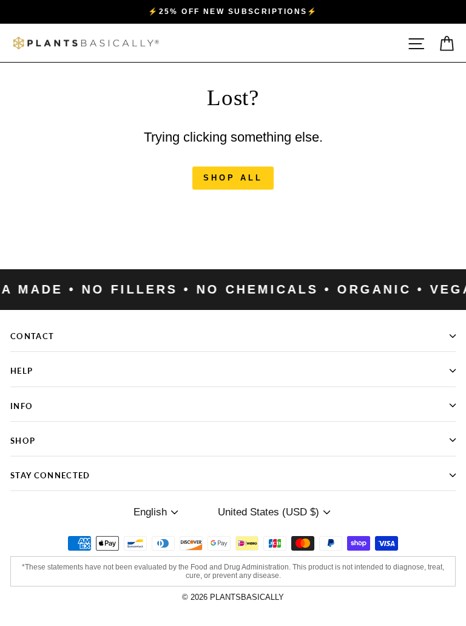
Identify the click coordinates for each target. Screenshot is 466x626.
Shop (22, 440)
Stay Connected (50, 475)
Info (21, 405)
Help (21, 370)
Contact (32, 336)
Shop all (232, 177)
